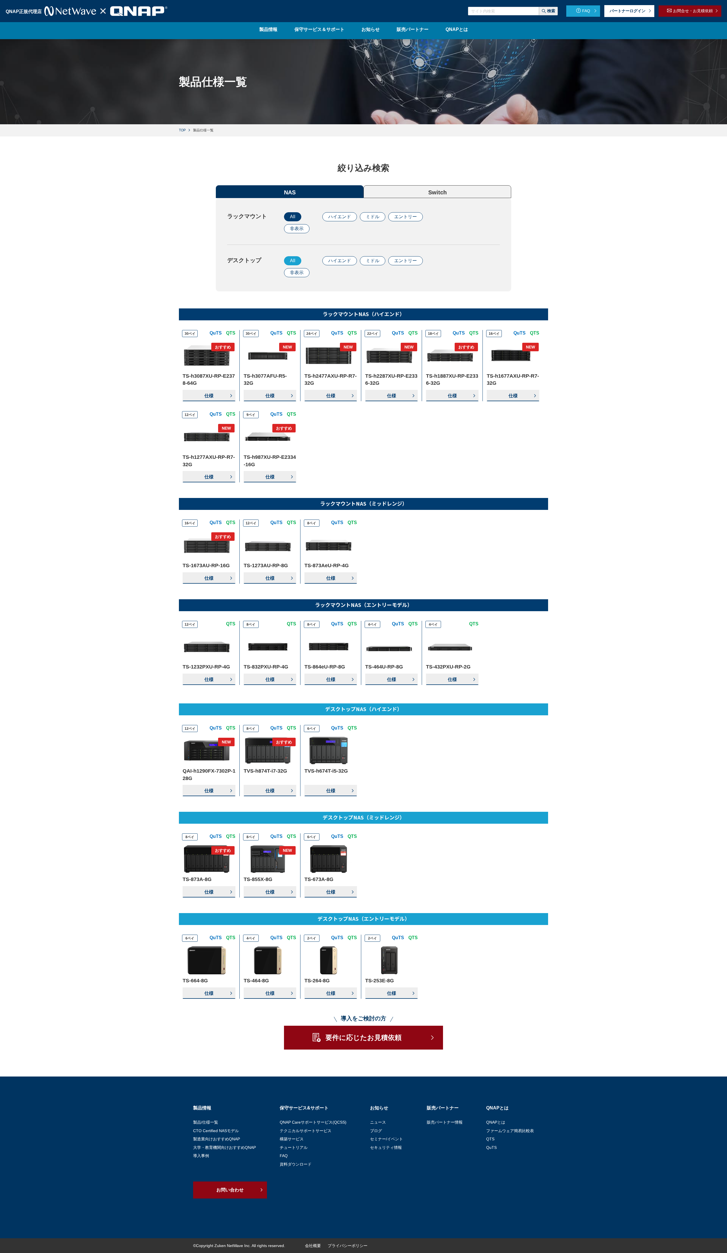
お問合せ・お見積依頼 (693, 11)
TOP (182, 130)
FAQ (586, 11)
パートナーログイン (627, 11)
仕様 (209, 395)
